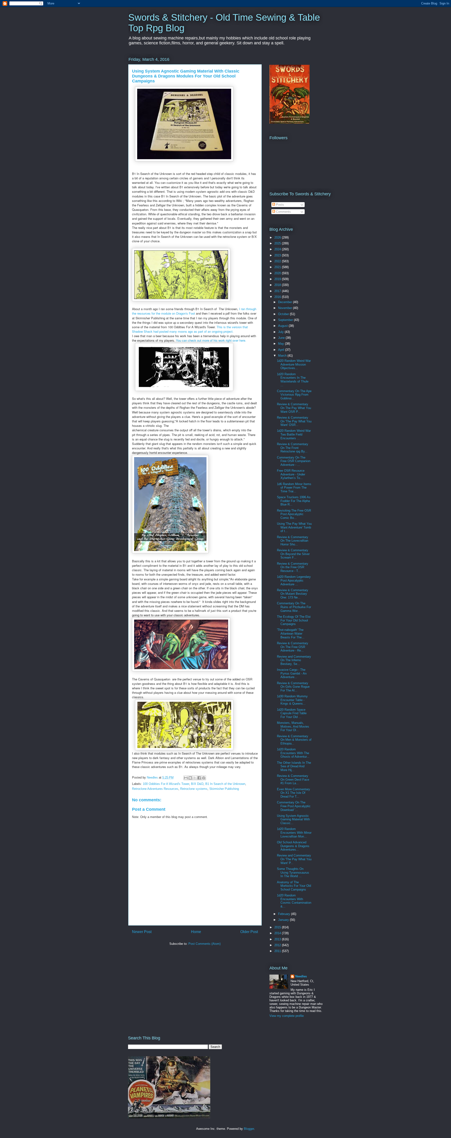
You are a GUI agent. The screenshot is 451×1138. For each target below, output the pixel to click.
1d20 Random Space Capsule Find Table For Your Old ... (292, 713)
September (286, 320)
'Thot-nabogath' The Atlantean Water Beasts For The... (290, 633)
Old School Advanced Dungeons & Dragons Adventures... (293, 846)
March (283, 355)
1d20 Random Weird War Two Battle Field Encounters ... (294, 434)
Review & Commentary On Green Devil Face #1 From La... (293, 779)
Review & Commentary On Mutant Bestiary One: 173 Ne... (292, 593)
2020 (278, 273)
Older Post (249, 932)
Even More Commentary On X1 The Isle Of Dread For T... (293, 792)
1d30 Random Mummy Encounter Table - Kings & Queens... (292, 699)
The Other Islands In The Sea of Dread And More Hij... (294, 766)
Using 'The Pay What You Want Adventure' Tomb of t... (294, 527)
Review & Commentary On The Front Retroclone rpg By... (292, 447)
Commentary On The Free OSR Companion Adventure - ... (293, 461)
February (284, 914)
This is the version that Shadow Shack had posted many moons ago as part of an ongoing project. (190, 329)
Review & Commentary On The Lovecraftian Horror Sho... (292, 540)
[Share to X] (194, 777)
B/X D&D (197, 784)
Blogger (249, 1128)
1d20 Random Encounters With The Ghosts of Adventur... (293, 753)
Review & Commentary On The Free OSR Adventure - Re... (292, 646)
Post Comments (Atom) (204, 943)
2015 (278, 927)
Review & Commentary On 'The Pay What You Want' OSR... (294, 421)
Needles (301, 976)
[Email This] (185, 777)
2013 (278, 939)
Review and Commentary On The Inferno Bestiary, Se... (294, 660)
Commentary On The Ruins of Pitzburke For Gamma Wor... (294, 607)
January (284, 920)
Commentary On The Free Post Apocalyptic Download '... (294, 806)
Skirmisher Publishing (224, 789)
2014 (278, 933)
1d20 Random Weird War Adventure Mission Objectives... (294, 364)
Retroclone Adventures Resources (155, 789)
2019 (278, 279)
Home (196, 932)
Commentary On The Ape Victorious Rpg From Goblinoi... (294, 394)
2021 (278, 267)
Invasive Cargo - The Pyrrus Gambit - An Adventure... (292, 673)
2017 (278, 291)
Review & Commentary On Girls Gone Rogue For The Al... (293, 686)
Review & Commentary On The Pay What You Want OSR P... (294, 407)
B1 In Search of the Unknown (225, 784)
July (281, 332)
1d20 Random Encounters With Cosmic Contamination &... (294, 901)
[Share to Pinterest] (203, 777)
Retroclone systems (193, 789)
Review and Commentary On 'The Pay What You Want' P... (294, 859)
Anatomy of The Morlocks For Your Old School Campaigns (294, 885)
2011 (278, 951)
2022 (278, 261)
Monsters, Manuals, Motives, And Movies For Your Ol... (293, 726)
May (281, 343)
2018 (278, 285)
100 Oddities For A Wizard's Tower (166, 784)
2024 (278, 249)
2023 (278, 255)
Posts (279, 204)
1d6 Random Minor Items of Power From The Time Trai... (294, 487)
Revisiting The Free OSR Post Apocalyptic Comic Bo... (294, 514)
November (285, 308)
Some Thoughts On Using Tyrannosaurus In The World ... (293, 872)
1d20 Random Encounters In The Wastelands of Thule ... (292, 379)
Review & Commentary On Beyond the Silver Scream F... (293, 553)
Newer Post (142, 932)
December (285, 302)
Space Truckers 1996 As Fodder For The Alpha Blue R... (294, 500)
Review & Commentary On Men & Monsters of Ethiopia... (294, 739)
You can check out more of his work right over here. (211, 340)
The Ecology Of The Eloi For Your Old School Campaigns (294, 620)
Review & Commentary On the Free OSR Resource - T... (292, 567)
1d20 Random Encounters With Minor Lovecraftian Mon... (294, 832)
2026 (278, 237)
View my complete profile (286, 1016)
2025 (278, 243)
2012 (278, 945)
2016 (278, 297)
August (283, 326)
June (282, 337)
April (281, 349)
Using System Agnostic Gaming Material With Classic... (293, 819)
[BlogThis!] (190, 777)
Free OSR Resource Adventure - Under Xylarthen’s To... (291, 474)
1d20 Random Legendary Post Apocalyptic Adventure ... (294, 580)
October (284, 314)
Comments (283, 211)
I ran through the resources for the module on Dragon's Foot (194, 311)
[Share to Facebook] (199, 777)
